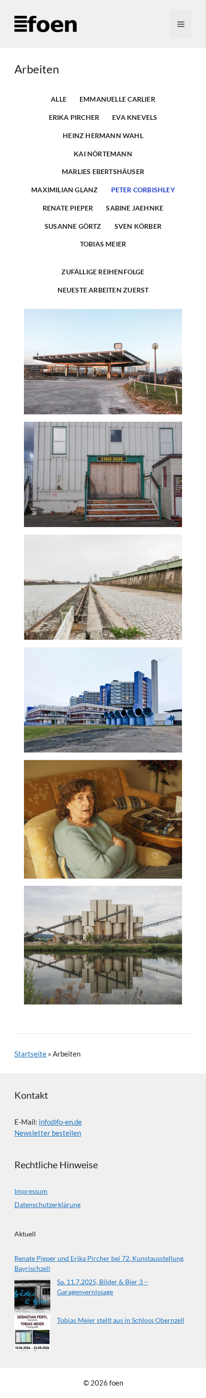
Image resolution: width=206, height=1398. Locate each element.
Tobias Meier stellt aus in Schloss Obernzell (120, 1320)
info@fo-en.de (60, 1121)
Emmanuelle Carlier (117, 99)
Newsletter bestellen (47, 1132)
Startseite (30, 1053)
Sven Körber (137, 226)
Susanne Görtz (73, 226)
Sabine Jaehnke (134, 208)
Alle (59, 99)
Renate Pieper (68, 208)
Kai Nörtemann (103, 154)
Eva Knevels (134, 117)
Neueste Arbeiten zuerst (103, 290)
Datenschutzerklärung (47, 1204)
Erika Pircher (74, 117)
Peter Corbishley (143, 190)
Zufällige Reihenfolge (102, 272)
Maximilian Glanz (64, 190)
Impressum (30, 1191)
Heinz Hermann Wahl (103, 136)
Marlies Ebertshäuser (103, 172)
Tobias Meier (103, 244)
